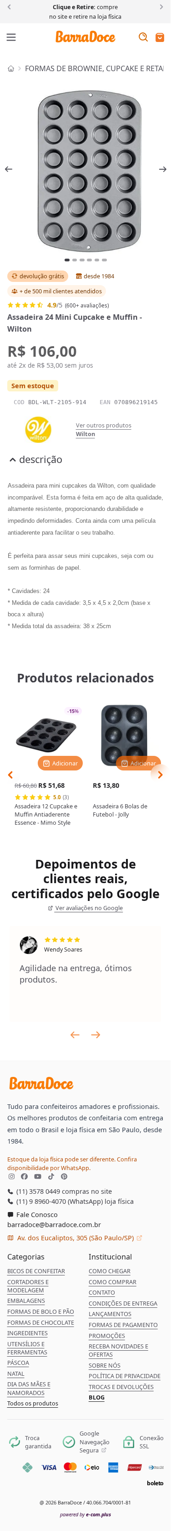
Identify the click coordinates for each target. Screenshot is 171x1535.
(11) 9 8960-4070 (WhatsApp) (59, 1201)
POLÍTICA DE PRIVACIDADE (125, 1376)
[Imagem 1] (67, 260)
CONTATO (102, 1292)
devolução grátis (42, 276)
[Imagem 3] (82, 260)
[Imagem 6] (104, 260)
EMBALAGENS (26, 1300)
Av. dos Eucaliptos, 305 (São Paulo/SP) (75, 1237)
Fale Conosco (36, 1214)
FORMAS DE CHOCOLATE (40, 1322)
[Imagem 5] (97, 260)
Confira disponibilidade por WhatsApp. (72, 1163)
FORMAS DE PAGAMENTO (123, 1325)
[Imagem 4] (89, 260)
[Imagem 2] (74, 260)
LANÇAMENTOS (110, 1314)
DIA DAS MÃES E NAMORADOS (28, 1388)
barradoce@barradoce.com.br (54, 1224)
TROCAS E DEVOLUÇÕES (121, 1387)
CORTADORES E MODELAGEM (28, 1286)
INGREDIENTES (27, 1333)
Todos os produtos (32, 1403)
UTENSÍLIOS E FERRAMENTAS (27, 1348)
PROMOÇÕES (107, 1336)
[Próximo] (160, 6)
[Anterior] (10, 6)
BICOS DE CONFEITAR (36, 1271)
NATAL (16, 1373)
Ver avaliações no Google (88, 908)
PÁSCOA (18, 1362)
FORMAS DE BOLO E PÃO (40, 1311)
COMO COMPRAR (112, 1282)
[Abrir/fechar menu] (11, 38)
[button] (160, 38)
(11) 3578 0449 (37, 1191)
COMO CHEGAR (110, 1271)
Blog (97, 1397)
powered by (85, 1514)
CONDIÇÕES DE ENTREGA (123, 1303)
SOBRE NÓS (105, 1365)
